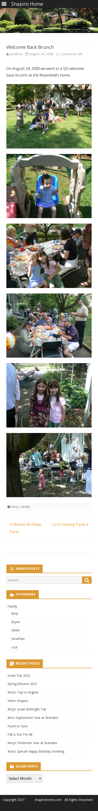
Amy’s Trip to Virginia (23, 692)
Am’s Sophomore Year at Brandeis (33, 717)
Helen (15, 630)
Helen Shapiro (18, 701)
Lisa (14, 647)
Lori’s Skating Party (69, 524)
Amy (15, 506)
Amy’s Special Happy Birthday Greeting (36, 751)
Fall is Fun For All (20, 734)
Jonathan (16, 54)
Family (25, 506)
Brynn (15, 622)
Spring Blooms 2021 (22, 684)
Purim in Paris (18, 726)
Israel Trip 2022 (19, 675)
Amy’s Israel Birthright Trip (27, 709)
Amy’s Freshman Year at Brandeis (32, 743)
